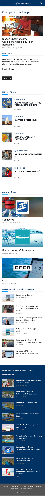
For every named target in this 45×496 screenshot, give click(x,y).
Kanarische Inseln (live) (26, 120)
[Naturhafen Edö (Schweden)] (8, 406)
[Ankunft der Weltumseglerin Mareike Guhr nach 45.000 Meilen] (8, 321)
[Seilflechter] (22, 207)
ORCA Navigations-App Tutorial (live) (25, 138)
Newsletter (6, 486)
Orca (5, 280)
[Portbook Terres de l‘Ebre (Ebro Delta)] (8, 332)
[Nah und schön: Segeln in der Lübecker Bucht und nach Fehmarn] (8, 343)
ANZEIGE (5, 223)
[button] (4, 3)
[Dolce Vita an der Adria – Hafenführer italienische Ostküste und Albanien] (8, 472)
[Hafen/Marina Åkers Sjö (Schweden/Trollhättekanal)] (8, 395)
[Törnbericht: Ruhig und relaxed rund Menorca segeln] (8, 439)
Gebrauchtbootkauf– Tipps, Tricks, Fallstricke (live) (28, 104)
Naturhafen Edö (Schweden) (26, 403)
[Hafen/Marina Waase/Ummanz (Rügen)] (8, 417)
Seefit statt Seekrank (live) (27, 171)
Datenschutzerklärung (27, 489)
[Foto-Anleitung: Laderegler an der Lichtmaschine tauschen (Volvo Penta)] (8, 309)
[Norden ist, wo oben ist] (8, 298)
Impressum (14, 489)
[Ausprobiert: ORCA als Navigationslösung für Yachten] (8, 354)
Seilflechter (8, 219)
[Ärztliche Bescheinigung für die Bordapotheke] (8, 428)
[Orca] (22, 267)
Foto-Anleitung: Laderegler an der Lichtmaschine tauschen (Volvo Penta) (28, 308)
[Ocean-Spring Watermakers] (22, 237)
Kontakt (38, 486)
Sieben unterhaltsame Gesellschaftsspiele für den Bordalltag (17, 41)
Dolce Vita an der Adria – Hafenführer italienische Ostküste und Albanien (28, 471)
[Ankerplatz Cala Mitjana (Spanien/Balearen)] (8, 461)
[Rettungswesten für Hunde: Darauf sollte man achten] (8, 383)
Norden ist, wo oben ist (24, 295)
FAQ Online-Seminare (27, 486)
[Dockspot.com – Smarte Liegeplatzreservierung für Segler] (8, 450)
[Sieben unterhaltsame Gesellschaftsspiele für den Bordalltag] (22, 26)
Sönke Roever (6, 48)
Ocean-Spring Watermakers (18, 250)
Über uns (15, 486)
